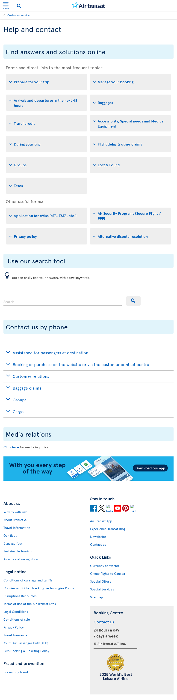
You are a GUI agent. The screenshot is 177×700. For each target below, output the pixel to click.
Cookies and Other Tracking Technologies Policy (38, 588)
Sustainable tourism (17, 551)
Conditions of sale (16, 619)
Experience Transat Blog (107, 529)
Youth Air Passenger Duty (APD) (25, 643)
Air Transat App (101, 521)
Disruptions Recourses (19, 596)
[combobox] (62, 301)
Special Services (102, 589)
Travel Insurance (15, 635)
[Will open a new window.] (93, 509)
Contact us (98, 544)
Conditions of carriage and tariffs (27, 580)
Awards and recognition (20, 559)
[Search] (133, 301)
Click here (11, 447)
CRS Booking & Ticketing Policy (26, 651)
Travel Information (16, 527)
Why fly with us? (15, 512)
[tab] (46, 82)
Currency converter (104, 565)
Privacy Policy (13, 627)
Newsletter (98, 536)
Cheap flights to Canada (107, 573)
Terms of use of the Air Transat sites (29, 604)
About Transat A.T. (16, 520)
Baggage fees (13, 543)
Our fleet (10, 535)
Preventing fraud (15, 672)
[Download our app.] (88, 479)
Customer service (18, 15)
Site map (96, 597)
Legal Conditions (15, 611)
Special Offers (100, 581)
